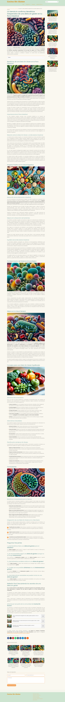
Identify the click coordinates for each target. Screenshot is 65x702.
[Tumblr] (18, 638)
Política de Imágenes (36, 697)
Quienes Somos (39, 4)
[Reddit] (28, 638)
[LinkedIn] (20, 638)
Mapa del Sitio (35, 699)
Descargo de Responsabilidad (38, 698)
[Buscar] (58, 1)
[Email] (25, 638)
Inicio (23, 4)
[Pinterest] (13, 638)
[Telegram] (23, 638)
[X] (11, 638)
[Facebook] (8, 638)
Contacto (33, 4)
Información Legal (36, 693)
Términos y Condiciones (37, 695)
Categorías (28, 4)
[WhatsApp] (15, 638)
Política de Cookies (36, 696)
